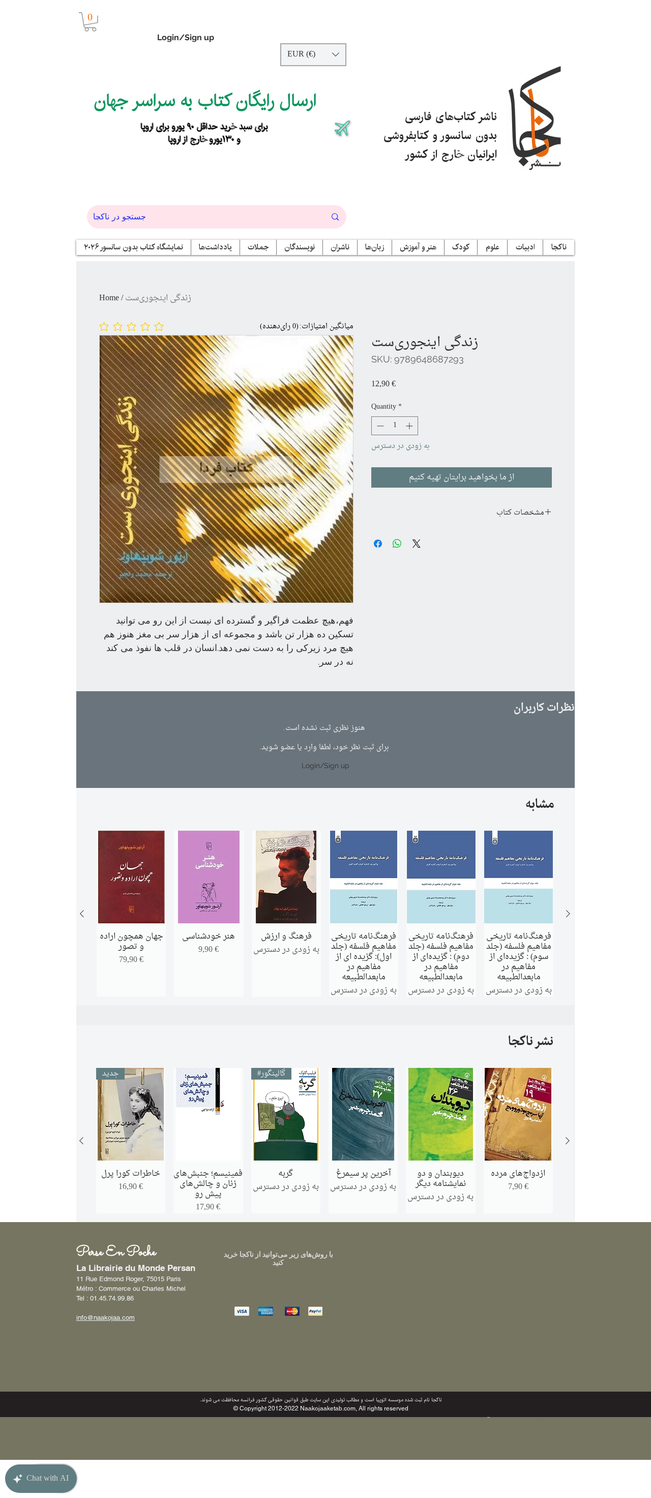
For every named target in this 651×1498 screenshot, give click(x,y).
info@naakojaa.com (105, 1317)
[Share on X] (416, 544)
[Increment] (410, 426)
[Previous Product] (82, 914)
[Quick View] (131, 877)
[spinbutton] (395, 426)
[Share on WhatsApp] (397, 544)
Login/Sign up (185, 37)
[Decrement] (379, 426)
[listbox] (313, 54)
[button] (90, 22)
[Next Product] (568, 914)
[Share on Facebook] (378, 544)
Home (109, 298)
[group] (325, 913)
